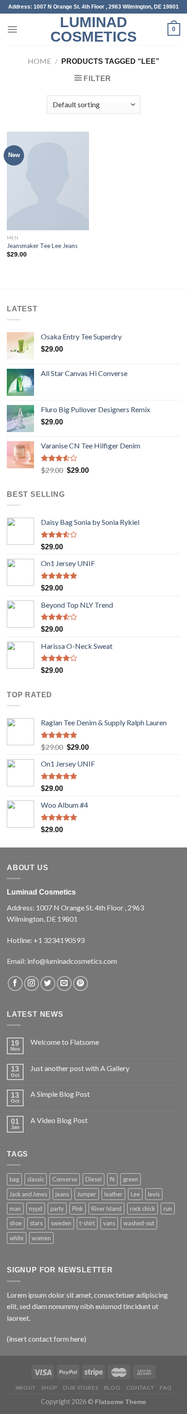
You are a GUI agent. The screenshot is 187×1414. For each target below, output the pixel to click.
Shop (49, 1387)
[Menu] (12, 29)
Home (39, 61)
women (41, 1238)
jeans (62, 1194)
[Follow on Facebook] (15, 983)
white (17, 1238)
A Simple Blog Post (60, 1094)
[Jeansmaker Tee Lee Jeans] (48, 181)
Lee (135, 1194)
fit (112, 1179)
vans (109, 1223)
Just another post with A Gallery (79, 1068)
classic (35, 1179)
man (15, 1208)
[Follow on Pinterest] (80, 983)
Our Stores (80, 1387)
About (25, 1387)
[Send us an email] (64, 983)
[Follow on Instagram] (31, 983)
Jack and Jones (28, 1194)
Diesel (93, 1179)
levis (154, 1194)
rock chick (142, 1208)
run (167, 1208)
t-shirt (87, 1223)
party (57, 1208)
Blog (112, 1387)
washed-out (138, 1223)
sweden (61, 1223)
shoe (16, 1223)
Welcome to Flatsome (64, 1042)
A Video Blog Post (59, 1120)
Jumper (86, 1194)
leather (113, 1194)
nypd (35, 1208)
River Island (106, 1208)
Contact (140, 1387)
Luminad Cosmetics (93, 29)
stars (36, 1223)
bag (14, 1179)
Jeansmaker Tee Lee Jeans (42, 245)
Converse (64, 1179)
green (130, 1179)
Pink (77, 1208)
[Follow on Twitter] (47, 983)
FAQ (166, 1387)
